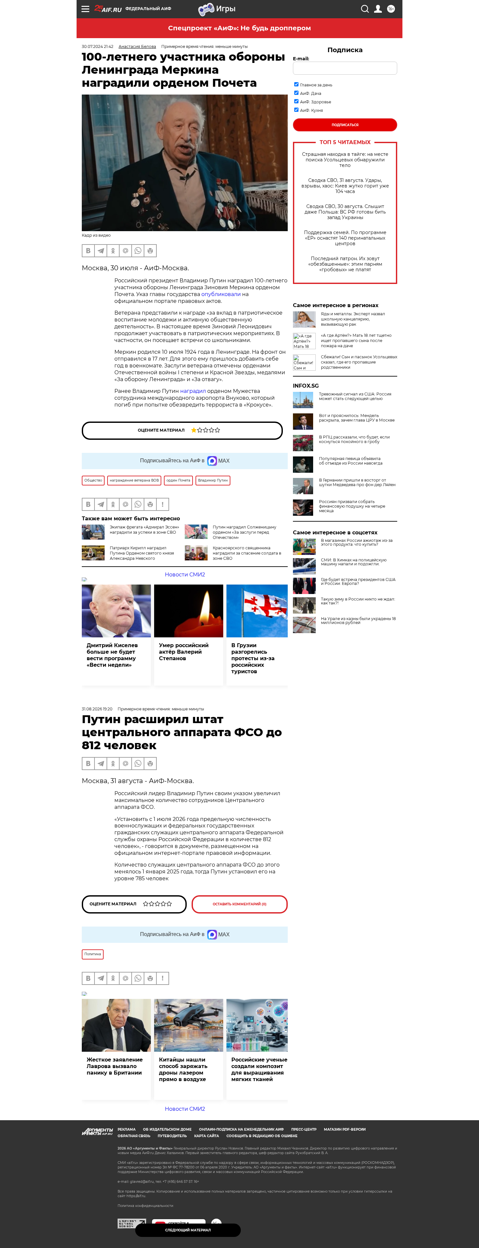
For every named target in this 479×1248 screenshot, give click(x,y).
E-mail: (301, 59)
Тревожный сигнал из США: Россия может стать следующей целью (355, 396)
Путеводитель (172, 1136)
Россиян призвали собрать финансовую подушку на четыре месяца (352, 506)
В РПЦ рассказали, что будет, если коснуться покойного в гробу (354, 439)
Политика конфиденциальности (145, 1206)
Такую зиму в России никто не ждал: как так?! (358, 601)
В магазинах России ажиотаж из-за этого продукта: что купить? (357, 542)
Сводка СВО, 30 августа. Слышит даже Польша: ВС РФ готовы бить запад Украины (345, 212)
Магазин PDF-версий (345, 1129)
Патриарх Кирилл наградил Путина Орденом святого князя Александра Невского (142, 553)
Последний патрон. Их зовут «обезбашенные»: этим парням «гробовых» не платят (345, 264)
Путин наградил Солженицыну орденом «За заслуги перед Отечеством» (244, 532)
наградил (193, 391)
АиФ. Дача (310, 93)
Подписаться (345, 125)
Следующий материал (188, 1230)
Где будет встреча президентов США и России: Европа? (358, 582)
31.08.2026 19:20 (97, 708)
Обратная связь (134, 1136)
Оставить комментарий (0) (240, 904)
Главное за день (316, 84)
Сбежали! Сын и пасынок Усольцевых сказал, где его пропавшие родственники (359, 362)
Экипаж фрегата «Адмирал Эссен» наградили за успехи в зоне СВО (144, 530)
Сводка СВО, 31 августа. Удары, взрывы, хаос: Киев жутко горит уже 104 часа (345, 186)
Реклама (127, 1129)
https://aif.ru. (136, 1196)
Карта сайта (206, 1136)
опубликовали (221, 294)
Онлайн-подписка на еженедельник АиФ (241, 1129)
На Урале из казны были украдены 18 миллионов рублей (358, 621)
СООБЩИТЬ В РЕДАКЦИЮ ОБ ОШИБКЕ (262, 1136)
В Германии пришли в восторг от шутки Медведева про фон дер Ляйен (357, 482)
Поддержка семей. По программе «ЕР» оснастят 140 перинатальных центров (345, 238)
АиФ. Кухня (311, 110)
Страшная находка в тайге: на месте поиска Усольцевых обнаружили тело (345, 160)
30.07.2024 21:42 (97, 46)
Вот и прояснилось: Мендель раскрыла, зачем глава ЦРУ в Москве (357, 418)
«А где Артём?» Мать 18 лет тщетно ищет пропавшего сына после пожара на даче (356, 340)
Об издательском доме (167, 1129)
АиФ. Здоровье (315, 101)
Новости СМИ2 (185, 575)
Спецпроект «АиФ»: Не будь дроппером (239, 28)
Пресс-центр (303, 1129)
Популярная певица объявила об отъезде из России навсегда (351, 461)
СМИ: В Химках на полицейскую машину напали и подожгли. (353, 562)
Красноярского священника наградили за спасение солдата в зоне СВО (247, 553)
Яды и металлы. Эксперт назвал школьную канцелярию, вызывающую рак (353, 319)
